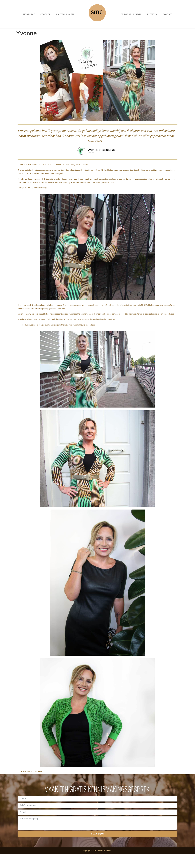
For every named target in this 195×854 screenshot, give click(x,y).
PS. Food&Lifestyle (131, 14)
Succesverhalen (65, 14)
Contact (167, 14)
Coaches (45, 14)
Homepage (29, 14)
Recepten (152, 14)
